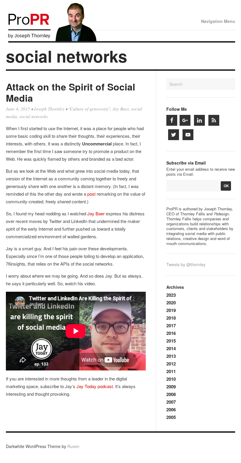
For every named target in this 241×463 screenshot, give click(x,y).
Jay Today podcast (94, 386)
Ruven (73, 446)
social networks (33, 116)
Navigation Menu (218, 21)
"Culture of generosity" (89, 109)
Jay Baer (121, 109)
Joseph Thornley (49, 109)
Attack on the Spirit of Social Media (70, 92)
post (91, 194)
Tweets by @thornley (185, 264)
